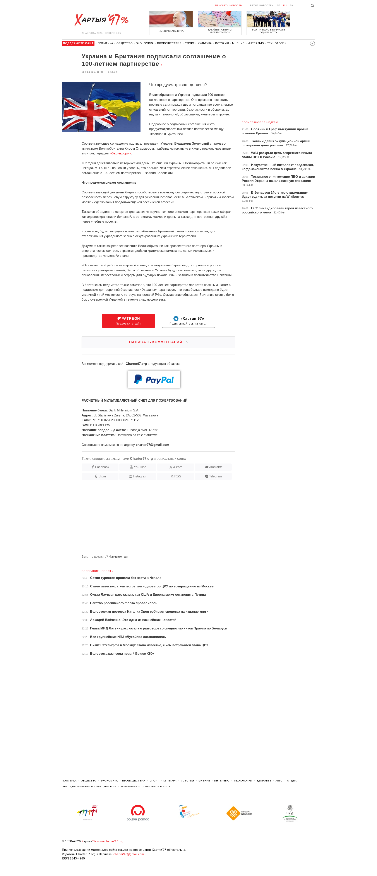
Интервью (256, 43)
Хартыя (101, 20)
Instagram (140, 476)
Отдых (292, 780)
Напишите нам (118, 556)
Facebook (102, 467)
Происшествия (169, 43)
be (278, 5)
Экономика (145, 43)
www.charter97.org (110, 841)
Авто (279, 780)
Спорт (189, 43)
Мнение (238, 43)
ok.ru (102, 476)
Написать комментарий (158, 342)
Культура (205, 43)
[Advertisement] (148, 519)
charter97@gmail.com (128, 854)
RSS (177, 476)
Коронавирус (131, 786)
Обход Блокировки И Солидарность (89, 786)
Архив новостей (262, 5)
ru (285, 5)
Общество (125, 43)
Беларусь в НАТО (157, 786)
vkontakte (216, 467)
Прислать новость (228, 5)
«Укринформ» (120, 153)
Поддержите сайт (128, 321)
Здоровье (264, 780)
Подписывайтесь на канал (188, 321)
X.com (177, 467)
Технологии (277, 43)
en (291, 5)
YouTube (140, 467)
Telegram (215, 476)
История (222, 43)
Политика (105, 43)
